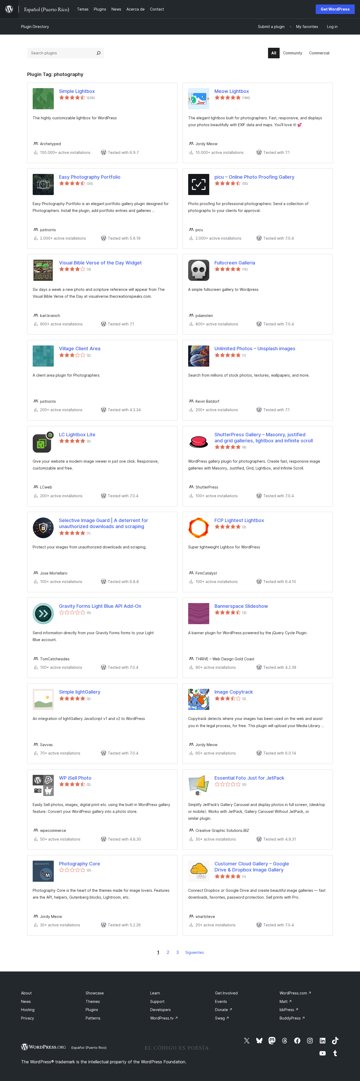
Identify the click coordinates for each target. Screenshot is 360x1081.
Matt (286, 1001)
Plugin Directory (35, 26)
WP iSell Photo (75, 778)
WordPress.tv (164, 1018)
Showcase (95, 993)
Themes (93, 1001)
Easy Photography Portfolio (89, 177)
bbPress (289, 1009)
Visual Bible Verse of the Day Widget (100, 262)
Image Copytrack (234, 692)
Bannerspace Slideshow (241, 606)
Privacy (27, 1018)
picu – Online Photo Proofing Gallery (254, 177)
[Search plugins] (98, 53)
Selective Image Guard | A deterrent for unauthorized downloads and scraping (103, 523)
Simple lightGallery (79, 692)
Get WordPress (335, 9)
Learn (155, 993)
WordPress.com (296, 993)
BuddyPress (292, 1018)
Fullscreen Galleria (235, 262)
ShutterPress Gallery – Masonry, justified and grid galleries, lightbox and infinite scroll (264, 437)
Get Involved (226, 993)
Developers (160, 1009)
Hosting (28, 1009)
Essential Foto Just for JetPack (249, 778)
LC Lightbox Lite (77, 434)
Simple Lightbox (77, 91)
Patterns (93, 1018)
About (26, 993)
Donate (223, 1009)
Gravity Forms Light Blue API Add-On (100, 606)
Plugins (92, 1009)
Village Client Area (79, 348)
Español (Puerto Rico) (88, 1047)
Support (157, 1001)
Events (221, 1001)
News (26, 1001)
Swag (222, 1018)
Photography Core (79, 863)
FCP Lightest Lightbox (239, 520)
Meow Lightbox (232, 91)
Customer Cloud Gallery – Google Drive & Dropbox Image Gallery (252, 867)
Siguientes (194, 952)
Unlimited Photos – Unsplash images (255, 348)
